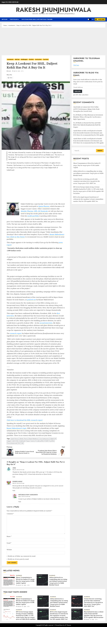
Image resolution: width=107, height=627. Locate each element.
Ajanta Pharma (43, 206)
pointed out (31, 300)
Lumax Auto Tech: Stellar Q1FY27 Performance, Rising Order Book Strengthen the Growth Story (86, 109)
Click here (76, 65)
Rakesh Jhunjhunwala (53, 9)
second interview (46, 323)
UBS (22, 443)
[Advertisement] (53, 41)
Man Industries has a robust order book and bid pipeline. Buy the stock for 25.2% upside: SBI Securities (93, 614)
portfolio (52, 441)
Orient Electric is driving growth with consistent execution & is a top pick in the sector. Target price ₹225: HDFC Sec (86, 181)
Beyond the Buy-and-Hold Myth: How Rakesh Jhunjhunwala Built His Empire (86, 125)
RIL (19, 443)
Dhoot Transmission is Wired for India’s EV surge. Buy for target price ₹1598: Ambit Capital (25, 580)
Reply (14, 477)
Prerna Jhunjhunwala (12, 443)
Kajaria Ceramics (31, 441)
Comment (10, 514)
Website (9, 550)
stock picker (38, 59)
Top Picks (45, 59)
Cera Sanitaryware (44, 438)
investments (10, 59)
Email (9, 543)
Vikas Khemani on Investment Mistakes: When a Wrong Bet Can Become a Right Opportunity (88, 117)
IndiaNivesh (22, 441)
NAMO (47, 441)
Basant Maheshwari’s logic (16, 428)
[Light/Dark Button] (89, 19)
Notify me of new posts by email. (18, 559)
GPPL (36, 211)
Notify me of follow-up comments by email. (22, 556)
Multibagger (24, 59)
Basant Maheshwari (33, 438)
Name (9, 536)
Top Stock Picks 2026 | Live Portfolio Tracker (36, 19)
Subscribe (101, 19)
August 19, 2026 (89, 619)
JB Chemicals (43, 211)
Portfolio (31, 59)
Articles (4, 19)
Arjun (9, 71)
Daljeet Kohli (53, 438)
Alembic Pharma (27, 211)
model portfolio (33, 216)
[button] (93, 19)
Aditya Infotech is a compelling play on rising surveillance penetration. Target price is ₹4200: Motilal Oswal (58, 581)
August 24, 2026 (21, 585)
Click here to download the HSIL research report (25, 420)
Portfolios (14, 19)
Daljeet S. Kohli (11, 441)
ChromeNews (59, 625)
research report (16, 333)
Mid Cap (17, 59)
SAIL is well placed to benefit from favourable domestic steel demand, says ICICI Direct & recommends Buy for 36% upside (88, 133)
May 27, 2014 (17, 71)
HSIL (17, 441)
